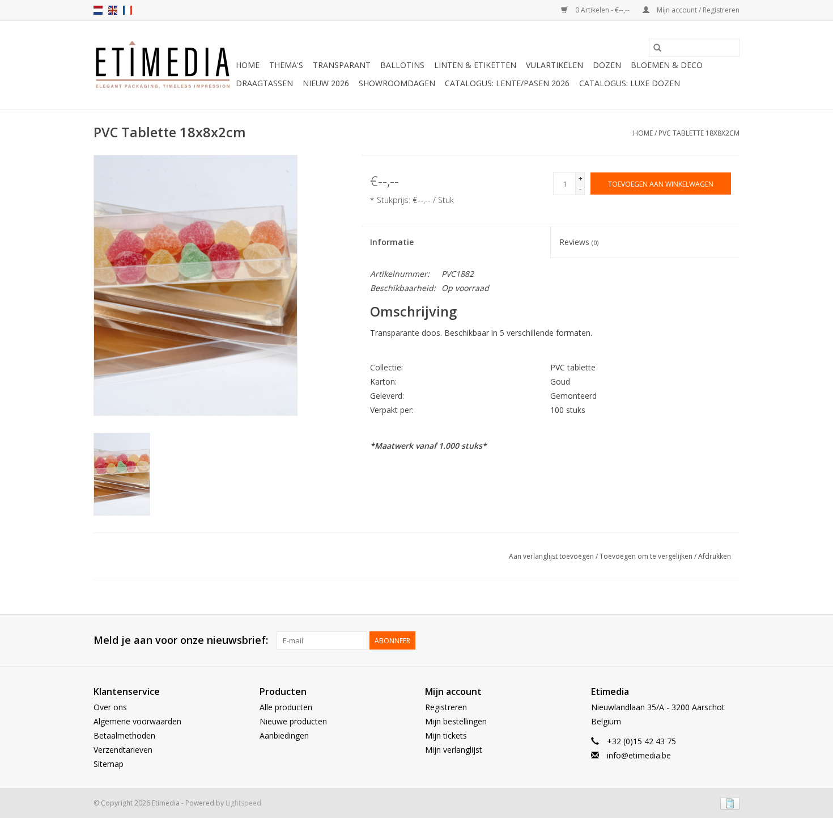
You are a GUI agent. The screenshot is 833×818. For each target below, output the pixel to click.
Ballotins (402, 65)
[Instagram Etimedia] (730, 640)
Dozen (607, 65)
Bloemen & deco (667, 65)
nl (98, 10)
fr (127, 10)
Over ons (110, 707)
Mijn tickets (446, 735)
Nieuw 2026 (326, 83)
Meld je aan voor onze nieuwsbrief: (181, 640)
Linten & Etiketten (475, 65)
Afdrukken (714, 556)
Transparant (342, 65)
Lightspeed (243, 803)
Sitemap (109, 763)
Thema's (286, 65)
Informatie (392, 242)
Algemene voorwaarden (137, 721)
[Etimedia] (163, 65)
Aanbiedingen (284, 735)
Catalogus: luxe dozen (629, 83)
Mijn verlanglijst (453, 749)
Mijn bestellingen (456, 721)
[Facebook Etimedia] (710, 640)
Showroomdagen (397, 83)
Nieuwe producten (293, 721)
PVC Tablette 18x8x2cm (699, 133)
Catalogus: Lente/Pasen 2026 (507, 83)
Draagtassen (264, 83)
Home (248, 65)
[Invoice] (728, 802)
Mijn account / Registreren (697, 10)
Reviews (578, 242)
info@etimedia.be (639, 755)
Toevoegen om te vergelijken (647, 556)
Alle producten (286, 707)
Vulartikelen (554, 65)
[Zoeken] (657, 48)
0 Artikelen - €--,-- (602, 10)
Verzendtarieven (123, 749)
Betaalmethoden (124, 735)
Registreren (446, 707)
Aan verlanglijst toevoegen (552, 556)
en (112, 10)
